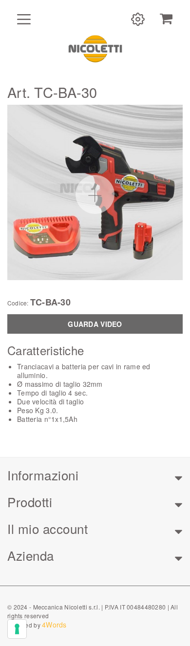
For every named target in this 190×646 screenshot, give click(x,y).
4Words (54, 624)
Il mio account (47, 528)
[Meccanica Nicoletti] (95, 48)
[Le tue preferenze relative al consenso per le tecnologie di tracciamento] (17, 629)
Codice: (18, 303)
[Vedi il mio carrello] (166, 19)
